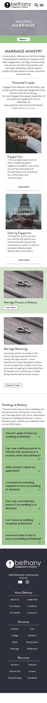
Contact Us (32, 612)
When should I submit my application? (21, 469)
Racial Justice (32, 642)
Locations (32, 606)
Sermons (15, 664)
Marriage (15, 648)
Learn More (23, 187)
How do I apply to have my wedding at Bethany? (21, 435)
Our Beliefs (15, 612)
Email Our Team (13, 385)
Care (32, 628)
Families (15, 628)
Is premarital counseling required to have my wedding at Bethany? (23, 486)
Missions (32, 635)
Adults (15, 642)
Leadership (32, 599)
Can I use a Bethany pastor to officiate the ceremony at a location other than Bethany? (23, 452)
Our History (14, 606)
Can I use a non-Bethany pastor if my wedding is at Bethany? (21, 505)
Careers (32, 671)
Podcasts (32, 664)
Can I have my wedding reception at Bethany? (19, 521)
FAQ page (30, 108)
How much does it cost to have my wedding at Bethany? (23, 537)
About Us (15, 599)
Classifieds (32, 678)
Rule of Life (15, 671)
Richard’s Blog (14, 678)
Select (22, 39)
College (14, 635)
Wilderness (32, 648)
